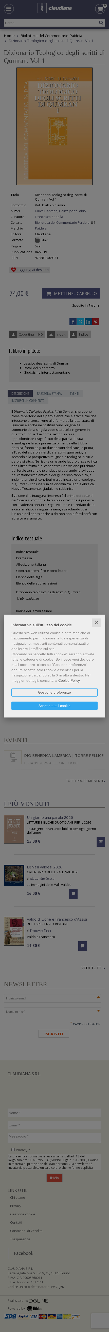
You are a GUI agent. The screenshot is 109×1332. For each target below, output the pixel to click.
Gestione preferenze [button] (54, 692)
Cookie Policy (69, 680)
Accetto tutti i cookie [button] (54, 706)
